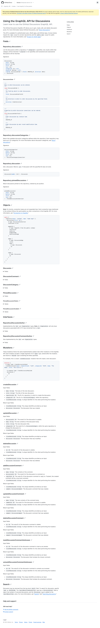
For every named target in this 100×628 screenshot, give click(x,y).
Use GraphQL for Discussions (24, 6)
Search (6, 584)
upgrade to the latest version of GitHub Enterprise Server (31, 13)
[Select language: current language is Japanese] (97, 2)
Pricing (30, 622)
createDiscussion (9, 384)
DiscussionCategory (10, 285)
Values (6, 304)
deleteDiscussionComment (13, 518)
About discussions (44, 30)
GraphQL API (7, 6)
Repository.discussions (12, 47)
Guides (14, 6)
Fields (5, 41)
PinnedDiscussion (10, 293)
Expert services (37, 622)
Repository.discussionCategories (15, 135)
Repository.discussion (11, 164)
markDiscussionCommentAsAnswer (16, 540)
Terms (16, 622)
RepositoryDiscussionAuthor (14, 323)
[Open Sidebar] (2, 6)
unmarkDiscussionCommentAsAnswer (17, 562)
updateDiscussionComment (13, 494)
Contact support (9, 611)
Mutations (7, 348)
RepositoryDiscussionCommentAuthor (17, 336)
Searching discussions (49, 594)
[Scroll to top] (96, 624)
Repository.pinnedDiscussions (14, 180)
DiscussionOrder (8, 79)
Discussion (7, 268)
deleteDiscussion (9, 444)
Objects (6, 205)
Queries (36, 594)
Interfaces (7, 317)
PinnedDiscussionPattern (10, 301)
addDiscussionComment (12, 466)
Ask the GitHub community (11, 609)
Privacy (21, 622)
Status (25, 622)
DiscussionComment (11, 276)
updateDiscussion (10, 413)
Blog (44, 622)
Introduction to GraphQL (21, 213)
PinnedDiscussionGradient (11, 309)
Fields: (6, 271)
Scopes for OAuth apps (34, 37)
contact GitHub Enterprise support (69, 13)
